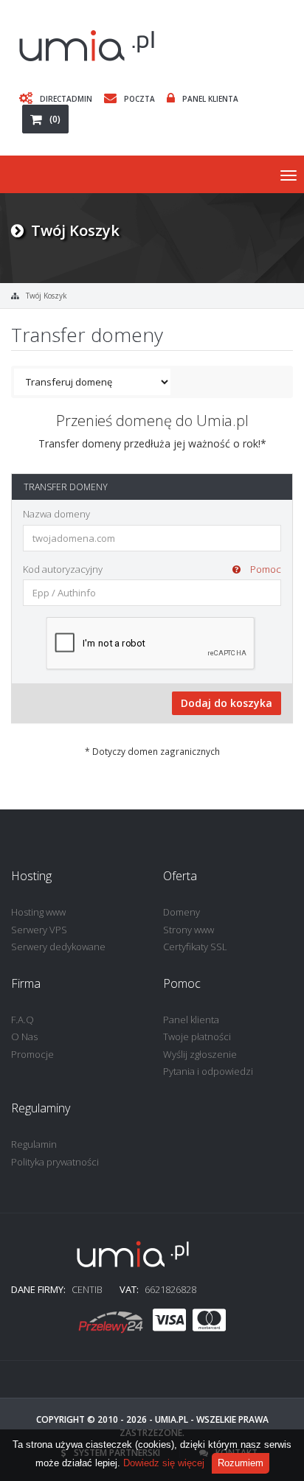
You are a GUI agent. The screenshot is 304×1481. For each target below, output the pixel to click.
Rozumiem (240, 1462)
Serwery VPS (39, 929)
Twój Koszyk (46, 295)
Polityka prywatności (55, 1161)
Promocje (32, 1054)
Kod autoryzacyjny (152, 569)
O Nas (24, 1036)
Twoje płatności (197, 1036)
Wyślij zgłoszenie (200, 1054)
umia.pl (171, 1419)
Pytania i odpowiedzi (208, 1071)
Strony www (188, 929)
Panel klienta (191, 1019)
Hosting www (38, 912)
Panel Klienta (210, 98)
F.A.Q (22, 1019)
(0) (55, 119)
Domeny (181, 912)
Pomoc (264, 569)
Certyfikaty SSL (195, 946)
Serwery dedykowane (58, 946)
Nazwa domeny (56, 513)
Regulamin (34, 1144)
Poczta (139, 98)
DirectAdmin (66, 98)
